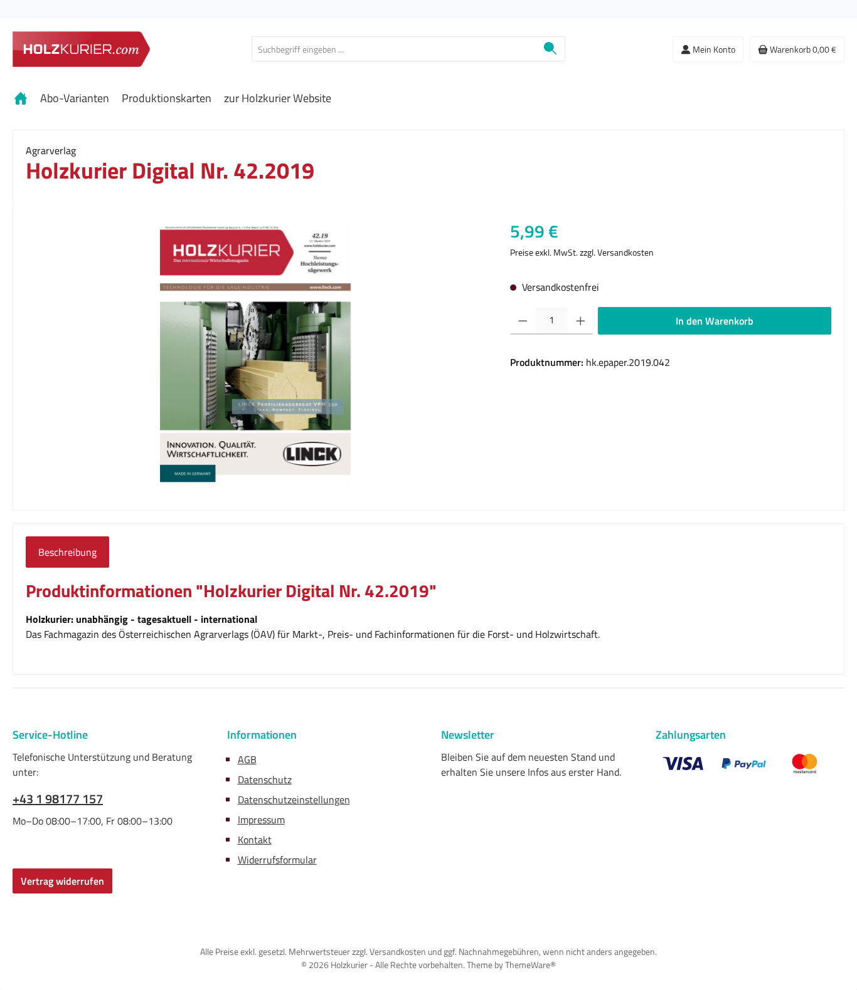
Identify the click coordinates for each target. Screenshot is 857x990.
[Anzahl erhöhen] (581, 321)
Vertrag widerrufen (62, 880)
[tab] (67, 552)
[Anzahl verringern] (523, 321)
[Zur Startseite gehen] (82, 49)
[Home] (21, 98)
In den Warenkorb (714, 320)
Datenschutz (265, 779)
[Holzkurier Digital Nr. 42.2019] (255, 352)
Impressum (261, 819)
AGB (247, 759)
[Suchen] (550, 48)
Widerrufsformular (277, 859)
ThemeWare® (530, 964)
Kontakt (255, 839)
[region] (255, 352)
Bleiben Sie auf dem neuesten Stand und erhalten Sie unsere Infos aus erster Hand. (531, 764)
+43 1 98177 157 (58, 798)
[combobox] (394, 48)
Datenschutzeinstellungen (294, 799)
